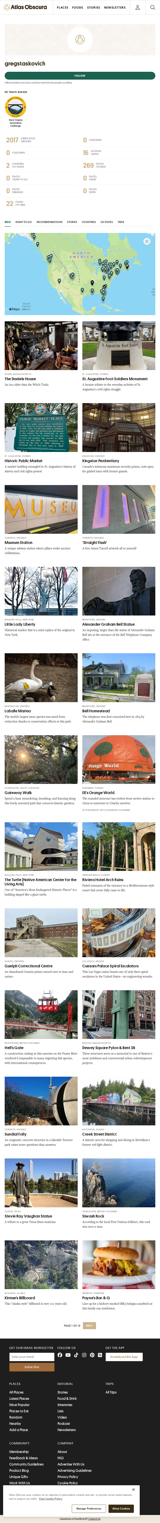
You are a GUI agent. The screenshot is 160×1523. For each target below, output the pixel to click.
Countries (89, 222)
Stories (72, 222)
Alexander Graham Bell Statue (108, 624)
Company (66, 1443)
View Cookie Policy (50, 1498)
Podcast (64, 1423)
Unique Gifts (18, 1476)
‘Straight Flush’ (94, 543)
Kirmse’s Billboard (20, 1298)
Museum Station (19, 543)
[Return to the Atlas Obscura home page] (26, 7)
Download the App (124, 1357)
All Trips (111, 1392)
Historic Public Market (24, 461)
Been (8, 222)
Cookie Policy (68, 1483)
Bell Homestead (96, 711)
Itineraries (65, 1404)
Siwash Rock (93, 1216)
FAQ (61, 1458)
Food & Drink (67, 1398)
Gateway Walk (18, 793)
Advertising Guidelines (75, 1470)
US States (107, 222)
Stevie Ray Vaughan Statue (28, 1216)
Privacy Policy (68, 1476)
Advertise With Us (71, 1464)
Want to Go (23, 222)
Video (62, 1417)
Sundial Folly (16, 1134)
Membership (19, 1451)
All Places (16, 1392)
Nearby (15, 1423)
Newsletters (67, 1429)
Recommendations (50, 222)
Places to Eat (19, 1411)
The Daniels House (20, 379)
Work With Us (19, 1483)
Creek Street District (99, 1134)
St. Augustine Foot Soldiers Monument (115, 379)
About (62, 1451)
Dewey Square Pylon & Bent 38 (108, 1048)
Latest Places (19, 1398)
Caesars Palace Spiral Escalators (110, 966)
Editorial (65, 1384)
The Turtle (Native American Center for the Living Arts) (40, 882)
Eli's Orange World (98, 793)
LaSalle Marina (18, 711)
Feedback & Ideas (23, 1458)
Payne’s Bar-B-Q (96, 1298)
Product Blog (19, 1470)
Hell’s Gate (14, 1048)
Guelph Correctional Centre (28, 966)
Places (15, 1384)
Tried (121, 222)
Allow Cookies (121, 1508)
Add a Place (18, 1429)
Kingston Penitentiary (100, 461)
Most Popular (19, 1404)
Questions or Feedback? (80, 1519)
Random (16, 1417)
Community (19, 1443)
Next (89, 1325)
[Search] (152, 7)
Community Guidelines (26, 1464)
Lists (61, 1411)
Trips (110, 1384)
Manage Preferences (88, 1508)
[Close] (133, 1489)
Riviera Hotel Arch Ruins (103, 880)
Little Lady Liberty (20, 624)
